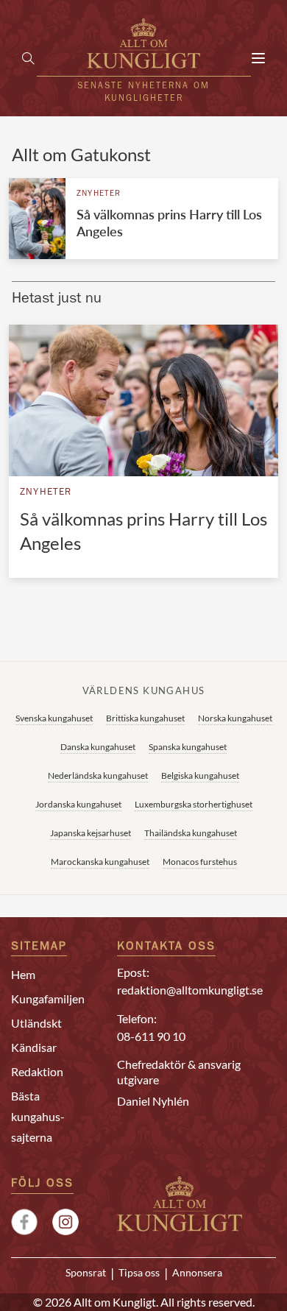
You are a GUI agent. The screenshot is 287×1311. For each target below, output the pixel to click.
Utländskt (36, 1023)
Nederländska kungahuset (98, 775)
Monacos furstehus (200, 861)
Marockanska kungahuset (100, 861)
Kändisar (34, 1047)
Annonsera (197, 1273)
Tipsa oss (139, 1273)
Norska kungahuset (235, 718)
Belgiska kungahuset (200, 775)
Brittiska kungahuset (145, 718)
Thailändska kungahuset (190, 832)
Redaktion (37, 1071)
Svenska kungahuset (54, 718)
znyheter (99, 194)
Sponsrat (85, 1273)
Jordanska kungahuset (78, 804)
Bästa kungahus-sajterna (38, 1116)
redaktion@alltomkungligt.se (190, 990)
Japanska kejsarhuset (90, 832)
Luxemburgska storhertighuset (193, 804)
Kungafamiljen (48, 999)
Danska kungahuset (97, 746)
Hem (23, 974)
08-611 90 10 (151, 1036)
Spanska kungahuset (188, 746)
